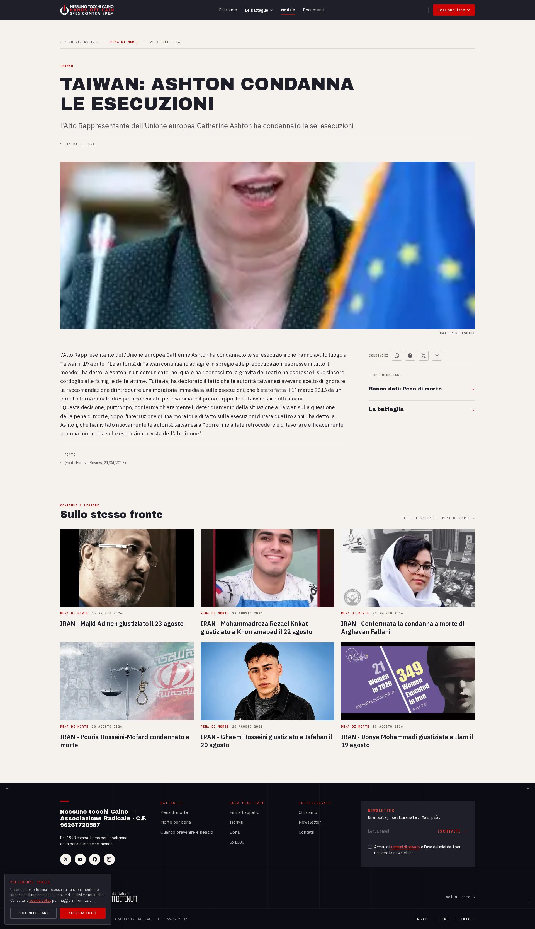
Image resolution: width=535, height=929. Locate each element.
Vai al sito (460, 896)
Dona (235, 832)
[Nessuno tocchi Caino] (87, 10)
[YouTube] (80, 859)
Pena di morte (174, 812)
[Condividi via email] (437, 356)
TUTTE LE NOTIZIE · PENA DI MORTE (438, 518)
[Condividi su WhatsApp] (397, 356)
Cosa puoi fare (451, 10)
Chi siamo (228, 10)
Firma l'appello (244, 812)
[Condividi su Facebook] (410, 356)
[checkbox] (370, 847)
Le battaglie (256, 10)
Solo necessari (33, 913)
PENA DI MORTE (124, 42)
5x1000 (237, 842)
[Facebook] (94, 859)
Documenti (313, 10)
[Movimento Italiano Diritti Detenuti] (117, 897)
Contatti (306, 832)
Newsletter (310, 822)
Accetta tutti (83, 913)
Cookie (444, 919)
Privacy (421, 919)
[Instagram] (109, 859)
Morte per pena (175, 822)
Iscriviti (236, 822)
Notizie (288, 10)
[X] (65, 859)
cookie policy (40, 900)
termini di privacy (405, 847)
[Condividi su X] (424, 356)
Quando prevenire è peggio (186, 832)
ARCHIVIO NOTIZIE (79, 42)
